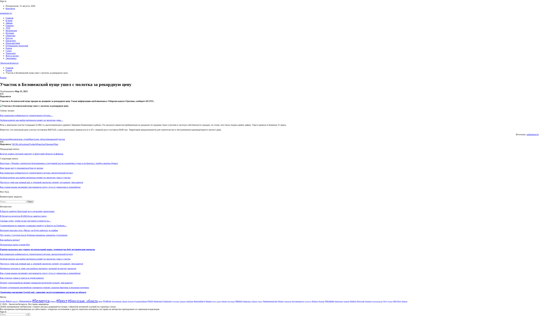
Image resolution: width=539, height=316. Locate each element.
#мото (260, 301)
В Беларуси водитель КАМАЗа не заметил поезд (23, 216)
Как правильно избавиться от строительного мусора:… (26, 115)
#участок (60, 139)
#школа (404, 301)
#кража (209, 301)
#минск (239, 301)
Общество (10, 35)
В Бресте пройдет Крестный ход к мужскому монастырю (27, 211)
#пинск (315, 301)
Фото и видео (12, 56)
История (10, 33)
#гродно (131, 301)
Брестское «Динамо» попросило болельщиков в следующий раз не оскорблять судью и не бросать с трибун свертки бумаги (59, 163)
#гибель (107, 301)
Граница (10, 25)
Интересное (11, 30)
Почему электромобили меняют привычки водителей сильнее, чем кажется (36, 283)
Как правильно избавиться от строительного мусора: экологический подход (36, 254)
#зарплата (167, 301)
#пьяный (346, 301)
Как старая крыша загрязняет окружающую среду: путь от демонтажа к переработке (40, 273)
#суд (385, 301)
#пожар (321, 301)
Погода (9, 38)
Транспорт (11, 53)
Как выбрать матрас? (10, 240)
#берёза (53, 301)
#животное (158, 301)
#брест (61, 300)
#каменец (51, 139)
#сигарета (368, 301)
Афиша (9, 23)
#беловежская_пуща (18, 139)
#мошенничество (270, 301)
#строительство (377, 301)
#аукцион (4, 139)
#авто (9, 301)
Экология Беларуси (9, 63)
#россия (360, 301)
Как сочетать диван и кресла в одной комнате (22, 278)
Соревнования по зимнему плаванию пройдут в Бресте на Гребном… (33, 225)
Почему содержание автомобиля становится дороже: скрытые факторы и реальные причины (44, 287)
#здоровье (175, 301)
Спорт (9, 51)
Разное (9, 48)
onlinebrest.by (533, 134)
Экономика (11, 58)
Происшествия (13, 43)
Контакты (10, 8)
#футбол (397, 301)
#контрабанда (199, 301)
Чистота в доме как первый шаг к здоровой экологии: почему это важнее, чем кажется (41, 264)
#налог (281, 301)
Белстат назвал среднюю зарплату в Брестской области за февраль (31, 154)
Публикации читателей (17, 46)
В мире (9, 20)
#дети (150, 301)
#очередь (308, 301)
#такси (390, 301)
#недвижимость (298, 301)
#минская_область (250, 301)
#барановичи (25, 301)
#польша (329, 301)
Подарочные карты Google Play (15, 244)
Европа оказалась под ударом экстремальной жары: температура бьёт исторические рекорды (47, 249)
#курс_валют (216, 301)
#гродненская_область (119, 301)
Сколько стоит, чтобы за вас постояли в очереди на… (25, 221)
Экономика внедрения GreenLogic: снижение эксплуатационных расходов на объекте (43, 292)
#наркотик (287, 301)
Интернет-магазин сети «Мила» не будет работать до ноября (29, 230)
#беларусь (41, 300)
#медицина (231, 301)
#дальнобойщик (140, 301)
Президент (11, 40)
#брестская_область (37, 139)
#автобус (15, 301)
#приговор (339, 301)
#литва (224, 301)
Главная (9, 18)
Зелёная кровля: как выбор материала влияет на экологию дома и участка (35, 259)
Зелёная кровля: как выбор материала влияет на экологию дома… (31, 120)
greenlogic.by (6, 13)
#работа (353, 301)
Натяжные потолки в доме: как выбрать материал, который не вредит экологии (38, 268)
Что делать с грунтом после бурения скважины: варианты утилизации (33, 235)
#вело (100, 301)
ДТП (8, 28)
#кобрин (190, 301)
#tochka (2, 301)
